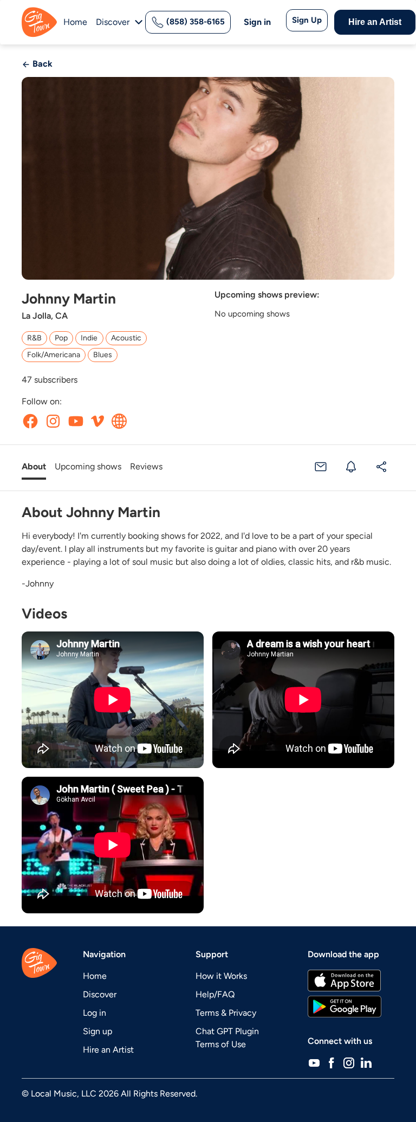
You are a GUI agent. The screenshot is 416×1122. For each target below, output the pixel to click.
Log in (94, 1013)
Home (75, 22)
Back (41, 64)
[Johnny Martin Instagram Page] (53, 421)
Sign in (257, 22)
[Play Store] (345, 1006)
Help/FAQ (215, 994)
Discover (99, 994)
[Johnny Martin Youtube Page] (75, 421)
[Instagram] (349, 1062)
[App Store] (344, 980)
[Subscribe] (351, 467)
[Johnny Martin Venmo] (97, 421)
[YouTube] (314, 1062)
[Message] (321, 467)
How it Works (221, 976)
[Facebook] (331, 1062)
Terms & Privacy (226, 1013)
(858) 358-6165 (194, 22)
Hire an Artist (374, 22)
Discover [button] (112, 22)
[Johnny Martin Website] (119, 421)
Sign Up (307, 20)
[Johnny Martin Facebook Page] (30, 421)
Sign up (97, 1031)
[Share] (381, 467)
